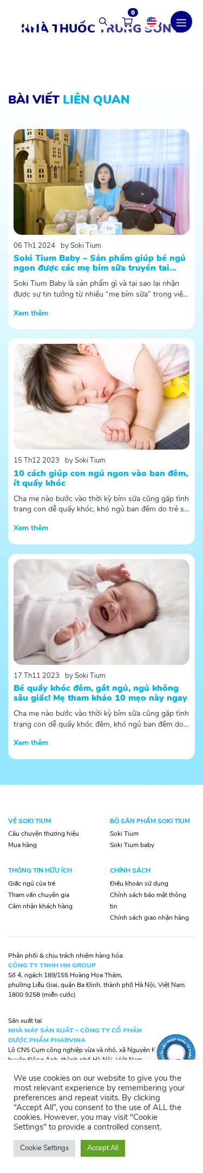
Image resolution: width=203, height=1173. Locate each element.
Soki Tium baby (132, 845)
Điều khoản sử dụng (139, 883)
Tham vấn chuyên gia (38, 894)
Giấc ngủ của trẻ (31, 883)
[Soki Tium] (32, 21)
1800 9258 (24, 994)
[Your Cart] (127, 22)
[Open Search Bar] (103, 22)
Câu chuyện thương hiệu (43, 833)
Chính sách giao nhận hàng (149, 917)
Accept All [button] (103, 1148)
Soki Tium (124, 833)
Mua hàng (22, 845)
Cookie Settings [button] (44, 1148)
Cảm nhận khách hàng (40, 906)
